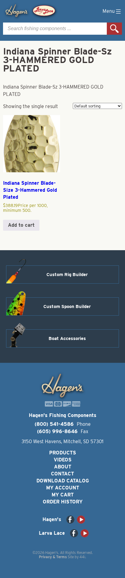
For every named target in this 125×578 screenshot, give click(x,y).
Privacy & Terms (53, 557)
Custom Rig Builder (67, 274)
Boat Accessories (67, 338)
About (62, 467)
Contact (62, 474)
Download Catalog (62, 481)
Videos (63, 460)
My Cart (63, 495)
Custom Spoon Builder (67, 306)
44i (82, 557)
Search (114, 29)
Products (62, 453)
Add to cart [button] (21, 225)
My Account (62, 488)
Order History (63, 502)
